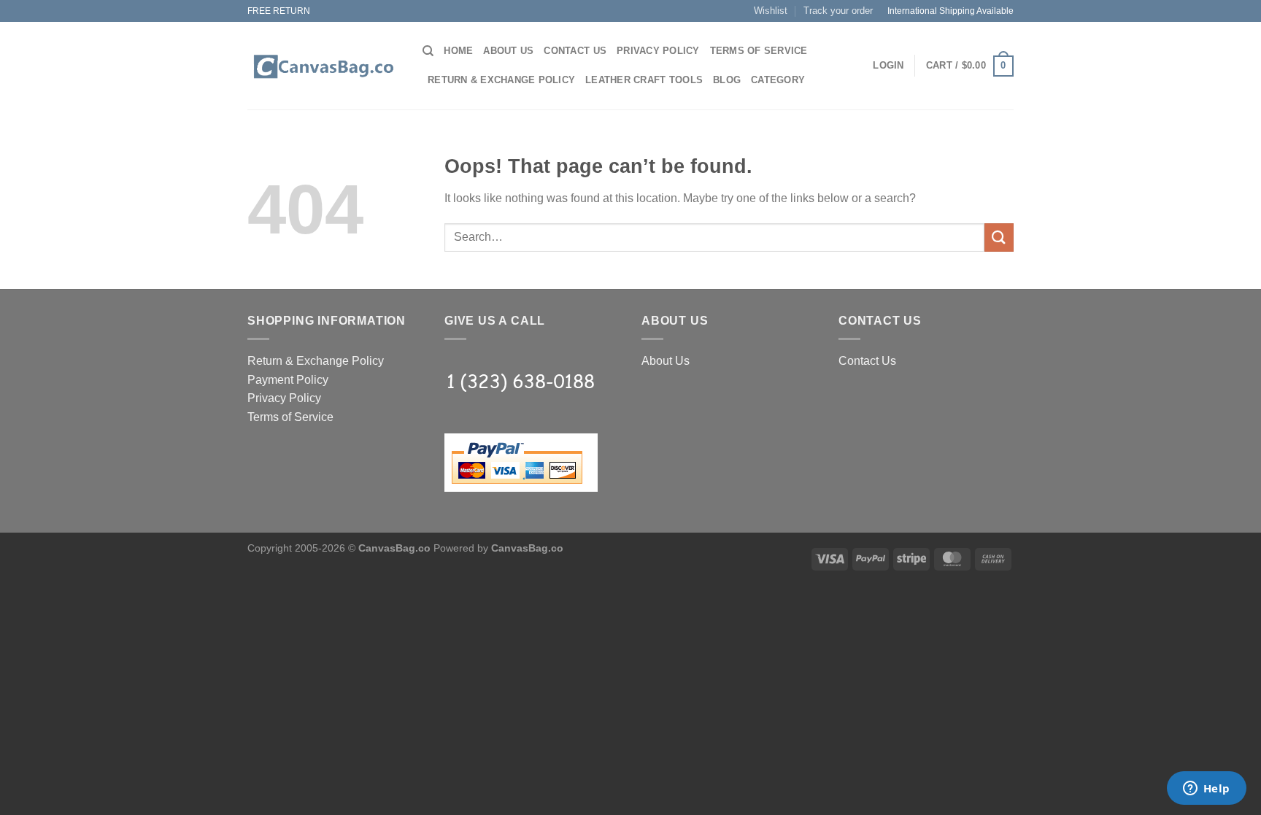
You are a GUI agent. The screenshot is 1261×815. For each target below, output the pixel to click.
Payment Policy (287, 380)
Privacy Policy (658, 50)
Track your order (838, 10)
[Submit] (999, 237)
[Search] (428, 51)
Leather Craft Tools (644, 79)
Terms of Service (759, 50)
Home (458, 50)
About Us (508, 50)
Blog (727, 79)
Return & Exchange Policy (501, 79)
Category (778, 79)
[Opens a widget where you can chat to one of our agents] (1206, 789)
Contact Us (575, 50)
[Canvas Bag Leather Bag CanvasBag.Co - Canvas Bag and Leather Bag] (324, 66)
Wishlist (770, 10)
